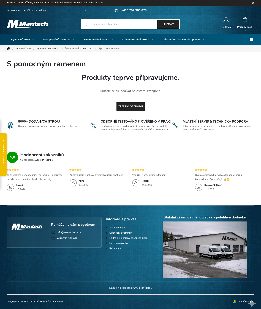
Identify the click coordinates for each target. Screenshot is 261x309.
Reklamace (115, 248)
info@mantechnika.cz (69, 232)
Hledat (168, 24)
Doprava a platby (118, 243)
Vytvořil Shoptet (246, 301)
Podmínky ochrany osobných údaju (128, 238)
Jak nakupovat (14, 10)
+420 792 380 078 (67, 238)
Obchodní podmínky (37, 10)
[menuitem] (23, 39)
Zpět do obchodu (130, 106)
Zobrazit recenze (44, 160)
